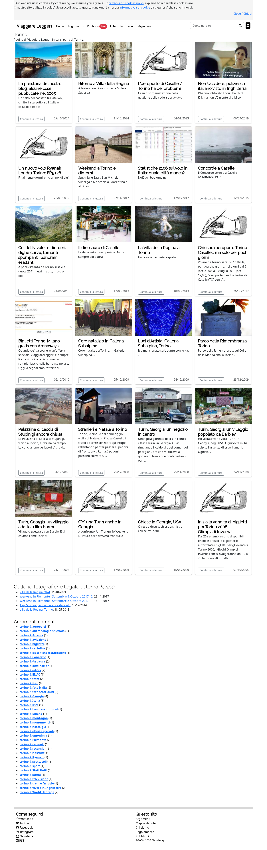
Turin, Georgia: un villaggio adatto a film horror (43, 524)
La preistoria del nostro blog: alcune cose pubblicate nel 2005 (39, 88)
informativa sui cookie (135, 7)
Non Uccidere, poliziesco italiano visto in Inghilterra (222, 86)
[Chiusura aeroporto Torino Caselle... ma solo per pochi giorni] (223, 224)
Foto (113, 26)
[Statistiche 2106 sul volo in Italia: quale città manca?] (163, 144)
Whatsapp (26, 819)
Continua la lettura (31, 119)
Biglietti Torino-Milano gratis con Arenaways (39, 343)
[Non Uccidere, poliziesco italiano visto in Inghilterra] (223, 60)
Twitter (24, 823)
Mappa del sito (146, 823)
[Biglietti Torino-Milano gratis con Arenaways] (43, 317)
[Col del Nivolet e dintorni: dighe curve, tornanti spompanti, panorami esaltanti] (43, 224)
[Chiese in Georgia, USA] (163, 498)
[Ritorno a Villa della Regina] (103, 60)
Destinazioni (127, 26)
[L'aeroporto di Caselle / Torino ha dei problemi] (163, 60)
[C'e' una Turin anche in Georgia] (103, 498)
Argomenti (145, 26)
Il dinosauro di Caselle (98, 247)
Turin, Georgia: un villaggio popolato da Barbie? (223, 432)
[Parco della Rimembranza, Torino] (223, 317)
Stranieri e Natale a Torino (102, 429)
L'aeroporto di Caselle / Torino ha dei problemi (160, 86)
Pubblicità (142, 836)
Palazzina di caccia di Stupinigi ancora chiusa (40, 432)
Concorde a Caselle (216, 168)
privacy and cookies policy (126, 3)
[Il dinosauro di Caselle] (103, 224)
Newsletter (27, 836)
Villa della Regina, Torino (36, 609)
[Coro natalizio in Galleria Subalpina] (103, 317)
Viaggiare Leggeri (34, 25)
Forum (80, 26)
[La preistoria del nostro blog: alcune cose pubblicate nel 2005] (43, 60)
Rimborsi (96, 26)
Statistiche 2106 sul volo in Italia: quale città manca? (163, 170)
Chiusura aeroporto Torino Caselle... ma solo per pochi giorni (223, 252)
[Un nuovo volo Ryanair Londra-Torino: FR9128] (43, 144)
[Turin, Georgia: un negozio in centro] (163, 405)
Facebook (26, 827)
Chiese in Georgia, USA (159, 521)
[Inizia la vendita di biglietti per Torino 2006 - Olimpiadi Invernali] (223, 498)
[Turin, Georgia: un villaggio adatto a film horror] (43, 498)
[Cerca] (240, 25)
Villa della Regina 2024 (35, 592)
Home (60, 26)
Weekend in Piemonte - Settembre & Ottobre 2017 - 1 (56, 601)
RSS (21, 841)
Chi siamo (142, 827)
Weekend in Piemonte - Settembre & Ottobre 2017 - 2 (56, 596)
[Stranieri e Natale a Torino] (103, 405)
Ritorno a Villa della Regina (103, 83)
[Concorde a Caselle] (223, 144)
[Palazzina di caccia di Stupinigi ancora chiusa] (43, 405)
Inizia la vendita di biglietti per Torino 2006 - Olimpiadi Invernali (222, 526)
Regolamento (145, 832)
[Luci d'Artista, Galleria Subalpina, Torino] (163, 317)
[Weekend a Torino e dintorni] (103, 144)
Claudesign (158, 840)
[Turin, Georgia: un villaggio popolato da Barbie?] (223, 405)
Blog (70, 26)
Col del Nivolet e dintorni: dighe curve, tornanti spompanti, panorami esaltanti (42, 255)
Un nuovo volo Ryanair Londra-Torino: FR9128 (39, 170)
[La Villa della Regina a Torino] (163, 224)
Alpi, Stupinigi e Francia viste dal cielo (45, 605)
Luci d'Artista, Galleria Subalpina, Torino (158, 343)
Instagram (26, 832)
